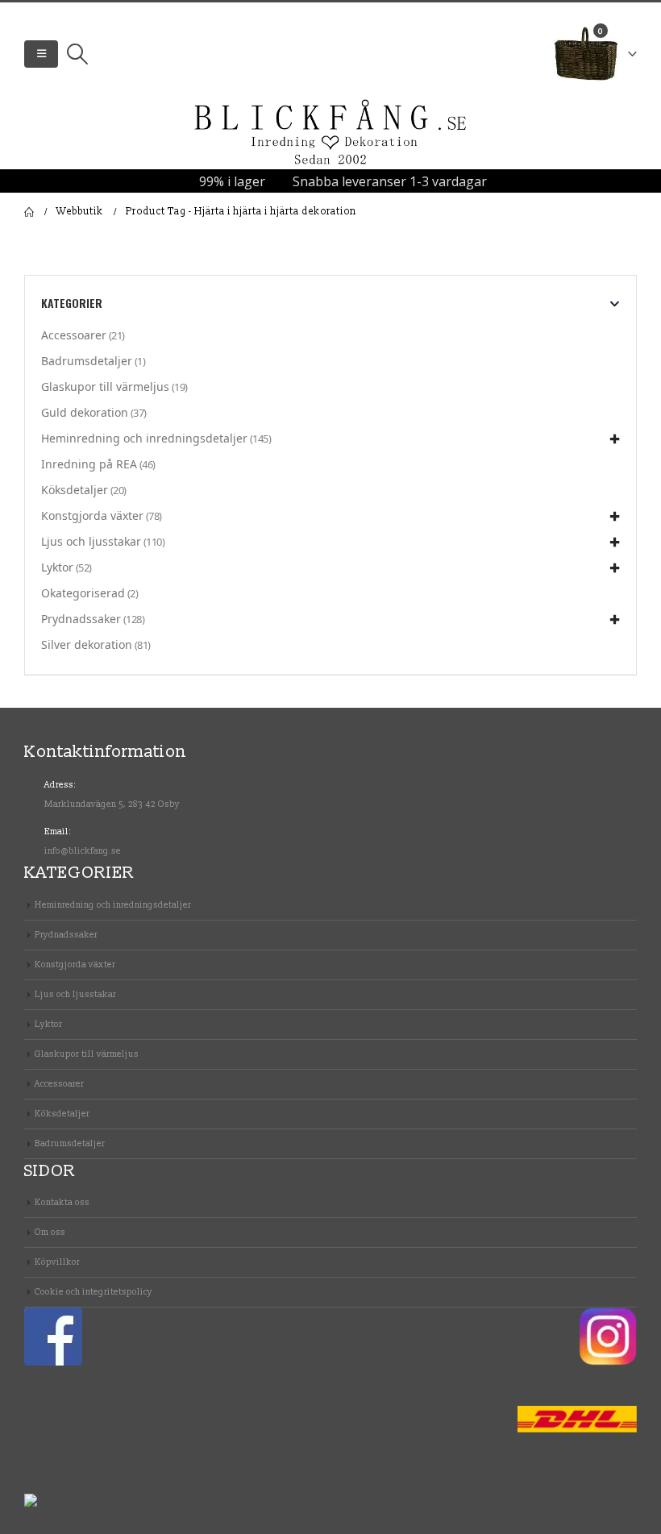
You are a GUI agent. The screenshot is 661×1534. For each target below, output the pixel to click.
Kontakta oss (62, 1202)
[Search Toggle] (76, 54)
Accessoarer (73, 335)
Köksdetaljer (74, 489)
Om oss (50, 1232)
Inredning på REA (89, 464)
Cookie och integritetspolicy (93, 1292)
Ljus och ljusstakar (91, 541)
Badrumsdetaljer (86, 360)
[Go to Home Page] (29, 212)
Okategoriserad (83, 593)
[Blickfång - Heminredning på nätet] (330, 133)
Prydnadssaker (81, 618)
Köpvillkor (57, 1262)
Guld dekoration (84, 412)
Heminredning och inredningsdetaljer (144, 438)
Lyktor (57, 567)
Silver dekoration (86, 644)
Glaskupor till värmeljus (105, 386)
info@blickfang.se (82, 851)
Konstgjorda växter (92, 515)
